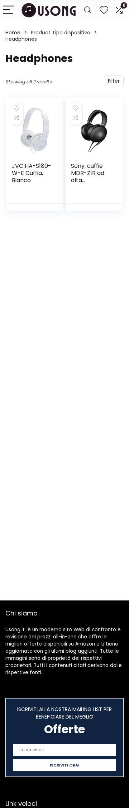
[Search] (87, 10)
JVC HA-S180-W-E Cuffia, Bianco (31, 173)
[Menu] (8, 10)
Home (12, 32)
